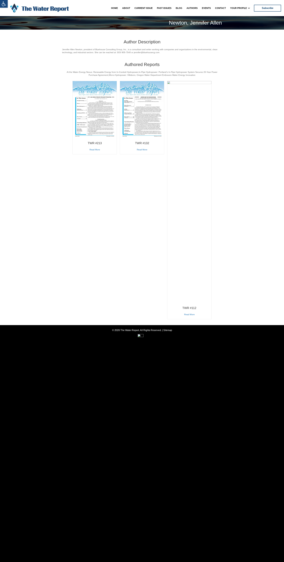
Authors (192, 8)
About (126, 8)
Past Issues (164, 8)
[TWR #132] (142, 109)
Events (206, 8)
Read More (94, 149)
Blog (179, 8)
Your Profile (238, 8)
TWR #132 (142, 143)
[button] (4, 4)
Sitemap (167, 330)
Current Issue (143, 8)
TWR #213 (95, 143)
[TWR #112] (189, 192)
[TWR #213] (95, 109)
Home (114, 8)
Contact (220, 8)
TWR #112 (189, 308)
